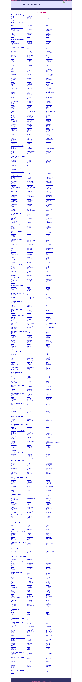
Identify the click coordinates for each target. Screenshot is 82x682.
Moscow (13, 235)
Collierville (29, 564)
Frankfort (29, 296)
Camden (48, 433)
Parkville (13, 324)
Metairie (29, 305)
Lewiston (29, 234)
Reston (12, 634)
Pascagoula (29, 389)
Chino (12, 61)
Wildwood (48, 400)
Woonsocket (48, 546)
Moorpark (29, 97)
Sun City (29, 35)
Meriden (48, 159)
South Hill (13, 648)
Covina (47, 65)
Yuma (47, 37)
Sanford (12, 205)
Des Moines (48, 280)
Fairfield (29, 74)
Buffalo (29, 463)
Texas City (13, 605)
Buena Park (13, 56)
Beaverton (48, 524)
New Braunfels (49, 596)
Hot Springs (13, 42)
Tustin (47, 134)
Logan (12, 612)
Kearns (28, 610)
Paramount (48, 106)
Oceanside (48, 102)
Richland (48, 645)
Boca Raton (29, 177)
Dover (12, 173)
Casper (12, 671)
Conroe (12, 580)
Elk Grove (29, 73)
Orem (12, 613)
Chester (29, 534)
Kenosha (13, 662)
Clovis (47, 62)
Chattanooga (30, 563)
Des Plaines (29, 248)
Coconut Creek (49, 179)
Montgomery (14, 20)
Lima (28, 504)
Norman (47, 518)
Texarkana (48, 604)
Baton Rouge (30, 302)
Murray (28, 612)
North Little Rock (15, 43)
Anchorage (13, 24)
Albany (12, 214)
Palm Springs (49, 105)
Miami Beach (49, 195)
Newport (13, 544)
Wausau (29, 666)
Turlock (29, 134)
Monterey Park (14, 97)
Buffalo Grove (49, 243)
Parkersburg (13, 654)
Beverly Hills (30, 55)
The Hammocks (14, 209)
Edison (28, 436)
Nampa (28, 235)
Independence (30, 395)
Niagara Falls (30, 469)
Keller (47, 590)
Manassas (48, 630)
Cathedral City (49, 59)
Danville (48, 68)
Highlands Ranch (31, 151)
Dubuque (13, 281)
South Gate (29, 129)
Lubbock (48, 592)
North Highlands (30, 101)
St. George (48, 614)
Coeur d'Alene (49, 232)
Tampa (47, 208)
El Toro (12, 73)
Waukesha (13, 666)
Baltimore (48, 317)
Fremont (13, 77)
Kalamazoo (29, 359)
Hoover (12, 18)
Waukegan (13, 262)
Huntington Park (49, 83)
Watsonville (13, 139)
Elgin (12, 249)
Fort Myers (13, 186)
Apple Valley (14, 51)
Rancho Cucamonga (50, 111)
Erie (47, 534)
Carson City (13, 418)
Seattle (28, 647)
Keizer (47, 526)
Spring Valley (14, 130)
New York (13, 469)
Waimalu (29, 228)
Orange (28, 103)
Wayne (12, 448)
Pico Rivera (13, 108)
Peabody (29, 344)
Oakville (13, 398)
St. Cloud (48, 381)
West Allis (13, 667)
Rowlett (12, 601)
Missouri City (30, 596)
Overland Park (30, 289)
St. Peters (13, 400)
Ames (12, 279)
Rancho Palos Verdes (15, 112)
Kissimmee (29, 191)
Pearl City (13, 228)
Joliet (12, 253)
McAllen (48, 594)
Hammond (48, 270)
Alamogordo (13, 454)
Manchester (29, 427)
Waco (28, 606)
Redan (12, 219)
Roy (47, 613)
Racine (28, 665)
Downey (13, 70)
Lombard (29, 253)
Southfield (48, 365)
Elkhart (47, 267)
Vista (28, 138)
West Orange (48, 448)
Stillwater (29, 520)
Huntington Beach (31, 83)
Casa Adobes (49, 29)
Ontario (12, 103)
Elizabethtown (49, 294)
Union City (29, 447)
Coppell (29, 580)
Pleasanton (13, 110)
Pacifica (12, 105)
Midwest (48, 517)
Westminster (30, 140)
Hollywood (13, 188)
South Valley (30, 458)
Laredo (28, 591)
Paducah (29, 298)
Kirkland (13, 643)
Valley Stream (14, 473)
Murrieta (48, 98)
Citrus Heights (14, 62)
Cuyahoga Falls (14, 499)
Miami (28, 195)
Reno (47, 419)
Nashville (13, 569)
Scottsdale (48, 34)
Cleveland (13, 498)
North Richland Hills (15, 597)
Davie (12, 182)
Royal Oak (48, 364)
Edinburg (48, 582)
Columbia (29, 319)
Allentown (13, 533)
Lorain (47, 504)
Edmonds (29, 640)
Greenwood (29, 270)
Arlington (13, 332)
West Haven (29, 165)
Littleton (13, 152)
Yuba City (13, 143)
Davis (12, 69)
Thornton (29, 153)
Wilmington (48, 173)
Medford (13, 342)
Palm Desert (29, 105)
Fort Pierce (29, 186)
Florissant (13, 395)
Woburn (29, 349)
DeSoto (12, 582)
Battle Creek (30, 353)
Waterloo (13, 283)
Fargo (28, 490)
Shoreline (48, 647)
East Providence (49, 543)
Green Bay (13, 661)
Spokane (29, 648)
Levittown (29, 467)
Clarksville (48, 563)
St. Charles (48, 326)
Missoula (48, 406)
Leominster (29, 340)
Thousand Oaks (14, 133)
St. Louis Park (14, 382)
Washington (13, 169)
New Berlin (48, 664)
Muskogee (29, 518)
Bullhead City (30, 29)
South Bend (29, 275)
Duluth (12, 376)
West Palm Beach (31, 210)
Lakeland (13, 192)
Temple (28, 604)
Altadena (13, 50)
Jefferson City (49, 395)
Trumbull (29, 164)
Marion (28, 272)
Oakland (29, 102)
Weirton (29, 654)
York (28, 539)
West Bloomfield (14, 369)
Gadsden (48, 17)
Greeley (12, 151)
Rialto (12, 115)
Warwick (29, 546)
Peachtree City (49, 218)
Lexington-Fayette (31, 297)
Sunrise (28, 206)
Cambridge (48, 335)
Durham (12, 481)
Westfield (48, 347)
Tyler (47, 605)
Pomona (29, 110)
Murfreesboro (49, 568)
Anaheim (29, 50)
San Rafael (29, 124)
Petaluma (48, 107)
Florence (29, 17)
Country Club (49, 181)
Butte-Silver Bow (50, 404)
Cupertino (29, 66)
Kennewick (29, 641)
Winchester (13, 421)
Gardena (29, 78)
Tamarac (13, 208)
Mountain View (30, 98)
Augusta (29, 215)
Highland (48, 82)
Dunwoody (13, 217)
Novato (12, 102)
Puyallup (48, 644)
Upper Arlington (30, 511)
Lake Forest (29, 88)
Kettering (29, 503)
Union (12, 135)
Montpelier (29, 619)
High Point (29, 483)
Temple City (48, 131)
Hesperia (29, 82)
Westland (29, 369)
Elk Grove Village (31, 249)
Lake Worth (48, 191)
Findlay (12, 502)
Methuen (29, 342)
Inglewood (29, 84)
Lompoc (13, 91)
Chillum (13, 319)
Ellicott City (13, 320)
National (29, 99)
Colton (12, 64)
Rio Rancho (29, 456)
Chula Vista (48, 61)
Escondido (13, 74)
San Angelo (29, 601)
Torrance (29, 133)
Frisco (47, 585)
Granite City (13, 252)
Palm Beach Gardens (50, 199)
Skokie (28, 259)
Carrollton (48, 577)
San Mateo (13, 124)
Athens (47, 214)
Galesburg (29, 250)
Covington (29, 294)
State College (49, 538)
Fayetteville (29, 41)
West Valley (48, 615)
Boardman (48, 495)
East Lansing (14, 357)
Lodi (47, 89)
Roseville (13, 117)
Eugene (47, 525)
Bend (12, 525)
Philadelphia (30, 537)
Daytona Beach (30, 182)
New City (29, 468)
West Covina (30, 139)
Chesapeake (48, 626)
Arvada (12, 147)
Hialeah (47, 187)
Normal (47, 254)
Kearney (48, 411)
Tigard (47, 529)
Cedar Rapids (49, 279)
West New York (30, 448)
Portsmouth (13, 428)
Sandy (28, 614)
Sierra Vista (13, 35)
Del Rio (29, 581)
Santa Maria (48, 126)
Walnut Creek (49, 138)
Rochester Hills (14, 364)
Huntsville (29, 18)
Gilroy (47, 78)
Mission (12, 596)
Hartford (29, 159)
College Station (49, 578)
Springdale (13, 44)
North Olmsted (14, 508)
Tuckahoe (29, 635)
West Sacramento (14, 140)
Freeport (13, 465)
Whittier (48, 140)
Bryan (28, 577)
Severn (12, 326)
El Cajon (13, 71)
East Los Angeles (49, 70)
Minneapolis (49, 378)
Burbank (29, 56)
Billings (12, 404)
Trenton (47, 446)
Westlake (29, 512)
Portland (13, 313)
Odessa (28, 597)
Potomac (29, 324)
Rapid (47, 558)
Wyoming (48, 369)
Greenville (48, 386)
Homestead (29, 188)
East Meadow (49, 464)
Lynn (12, 341)
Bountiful (13, 610)
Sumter (47, 554)
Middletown (13, 160)
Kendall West (14, 191)
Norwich (48, 161)
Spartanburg (13, 554)
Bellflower (48, 54)
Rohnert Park (30, 116)
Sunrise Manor (49, 420)
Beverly (12, 333)
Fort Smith (48, 41)
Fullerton (48, 77)
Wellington (13, 210)
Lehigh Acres (14, 194)
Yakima (29, 649)
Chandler (29, 30)
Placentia (48, 108)
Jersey (47, 438)
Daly (12, 68)
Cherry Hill (13, 434)
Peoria (47, 33)
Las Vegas (48, 418)
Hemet (12, 82)
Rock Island (29, 258)
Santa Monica (14, 128)
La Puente (29, 87)
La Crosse (29, 662)
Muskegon (29, 362)
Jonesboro (29, 42)
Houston (29, 588)
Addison (13, 240)
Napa (12, 99)
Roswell (48, 219)
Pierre (28, 558)
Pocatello (48, 235)
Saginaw (13, 365)
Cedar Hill (13, 578)
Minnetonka (13, 380)
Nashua (47, 427)
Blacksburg (13, 625)
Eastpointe (29, 357)
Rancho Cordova (31, 111)
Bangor (47, 310)
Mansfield (13, 505)
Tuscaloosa (29, 20)
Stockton (48, 130)
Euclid (28, 500)
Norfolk (29, 412)
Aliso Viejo (48, 48)
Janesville (48, 661)
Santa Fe (13, 458)
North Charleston (31, 552)
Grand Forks (48, 490)
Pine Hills (48, 201)
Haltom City (48, 587)
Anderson (13, 266)
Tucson (28, 37)
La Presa (13, 87)
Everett (12, 337)
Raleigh (29, 485)
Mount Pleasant (14, 552)
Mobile (47, 18)
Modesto (48, 94)
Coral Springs (30, 181)
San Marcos (48, 122)
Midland (13, 362)
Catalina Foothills (15, 30)
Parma (28, 508)
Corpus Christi (49, 580)
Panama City (49, 200)
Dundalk (48, 319)
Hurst (12, 590)
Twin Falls (13, 236)
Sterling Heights (30, 367)
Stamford (29, 162)
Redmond (13, 645)
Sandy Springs (14, 221)
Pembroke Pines (14, 201)
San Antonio (48, 601)
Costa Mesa (29, 65)
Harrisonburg (30, 629)
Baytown (13, 576)
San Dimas (48, 120)
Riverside (48, 115)
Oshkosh (13, 665)
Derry (28, 425)
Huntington (29, 653)
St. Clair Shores (14, 367)
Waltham (13, 347)
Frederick (48, 320)
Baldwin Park (49, 52)
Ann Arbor (13, 353)
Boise (12, 232)
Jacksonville (48, 188)
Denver (12, 149)
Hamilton (48, 502)
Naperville (29, 254)
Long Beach (30, 91)
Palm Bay (29, 199)
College (29, 24)
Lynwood (13, 92)
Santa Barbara (30, 125)
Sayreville (48, 445)
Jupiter (12, 190)
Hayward (48, 80)
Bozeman (29, 404)
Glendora (29, 79)
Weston (47, 210)
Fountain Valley (49, 75)
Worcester (48, 349)
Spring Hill (48, 205)
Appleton (13, 658)
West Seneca (48, 473)
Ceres (12, 60)
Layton (47, 610)
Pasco (28, 644)
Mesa (12, 33)
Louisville (48, 297)
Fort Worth (29, 585)
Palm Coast (13, 200)
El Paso (12, 583)
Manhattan (48, 288)
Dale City (13, 627)
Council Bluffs (14, 280)
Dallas (12, 581)
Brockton (13, 335)
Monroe (47, 305)
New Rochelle (49, 468)
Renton (28, 645)
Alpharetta (29, 214)
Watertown (29, 347)
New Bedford (49, 342)
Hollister (13, 83)
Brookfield (48, 658)
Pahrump (13, 419)
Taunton (48, 346)
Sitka (47, 25)
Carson (12, 59)
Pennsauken (48, 443)
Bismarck (13, 490)
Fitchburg (48, 337)
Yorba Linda (48, 142)
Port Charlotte (14, 204)
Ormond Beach (14, 199)
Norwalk (48, 101)
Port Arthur (13, 600)
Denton (47, 581)
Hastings (29, 411)
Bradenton (13, 178)
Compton (29, 64)
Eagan (28, 376)
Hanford (12, 80)
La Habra (13, 85)
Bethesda (13, 318)
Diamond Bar (49, 69)
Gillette (47, 671)
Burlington (29, 478)
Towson (29, 327)
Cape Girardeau (14, 394)
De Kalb (48, 247)
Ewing (12, 437)
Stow (28, 509)
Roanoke (48, 634)
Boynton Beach (49, 177)
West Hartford (14, 165)
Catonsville (48, 318)
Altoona (29, 533)
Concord (48, 64)
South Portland (49, 313)
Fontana (29, 75)
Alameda (13, 48)
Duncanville (30, 582)
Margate (29, 194)
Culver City (13, 66)
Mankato (48, 377)
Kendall (47, 190)
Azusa (12, 52)
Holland (48, 358)
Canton (28, 354)
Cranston (29, 543)
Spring (47, 603)
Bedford (48, 576)
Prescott (29, 34)
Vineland (48, 447)
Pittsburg (29, 108)
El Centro (29, 71)
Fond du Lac (30, 660)
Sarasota (29, 205)
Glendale (29, 31)
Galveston (13, 586)
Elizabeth (48, 436)
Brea (47, 55)
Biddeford (13, 311)
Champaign (13, 245)
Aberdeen (13, 558)
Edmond (48, 516)
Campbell (13, 57)
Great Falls (13, 406)
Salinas (12, 119)
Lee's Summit (49, 397)
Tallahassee (48, 206)
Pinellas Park (14, 202)
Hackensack (48, 437)
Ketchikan (29, 25)
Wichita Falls (49, 606)
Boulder (48, 147)
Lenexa (28, 288)
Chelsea (29, 336)
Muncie (29, 274)
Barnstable (48, 332)
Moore (12, 518)
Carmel (47, 266)
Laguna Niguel (14, 88)
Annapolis (13, 317)
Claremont (29, 62)
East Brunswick (49, 434)
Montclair (29, 96)
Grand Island (13, 411)
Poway (12, 111)
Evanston (13, 250)
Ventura (29, 137)
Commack (13, 464)
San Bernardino (30, 119)
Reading (13, 538)
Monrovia (13, 96)
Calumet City (14, 244)
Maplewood (29, 378)
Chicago (29, 245)
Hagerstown (13, 323)
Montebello (48, 96)
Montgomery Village (31, 323)
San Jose (48, 121)
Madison (48, 662)
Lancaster (13, 89)
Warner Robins (49, 222)
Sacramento (48, 117)
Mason (47, 505)
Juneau (12, 25)
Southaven (48, 389)
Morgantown (49, 653)
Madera (29, 92)
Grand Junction (49, 149)
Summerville (30, 554)
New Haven (13, 161)
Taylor (47, 367)
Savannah (29, 221)
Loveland (48, 152)
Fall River (29, 337)
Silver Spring (30, 326)
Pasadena (13, 107)
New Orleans (13, 306)
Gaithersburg (14, 322)
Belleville (29, 241)
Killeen (12, 591)
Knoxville (13, 568)
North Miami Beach (15, 197)
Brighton (13, 463)
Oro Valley (29, 33)
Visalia (12, 138)
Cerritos (29, 60)
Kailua (12, 227)
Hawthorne (29, 80)
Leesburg (13, 630)
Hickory (12, 483)
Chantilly (13, 626)
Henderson (48, 296)
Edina (12, 377)
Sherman (29, 603)
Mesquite (29, 595)
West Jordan (29, 615)
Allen (28, 573)
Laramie (12, 673)
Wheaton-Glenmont (50, 327)
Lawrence (13, 272)
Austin (47, 574)
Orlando (48, 197)
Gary (12, 270)
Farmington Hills (49, 357)
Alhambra (29, 48)
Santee (47, 128)
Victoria (12, 606)
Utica (47, 472)
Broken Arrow (30, 516)
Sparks (12, 420)
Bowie (28, 318)
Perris (28, 107)
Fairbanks (48, 24)
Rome (28, 219)
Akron (12, 495)
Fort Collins (29, 149)
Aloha (28, 524)
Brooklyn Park (14, 375)
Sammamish (13, 647)
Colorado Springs (50, 148)
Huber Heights (14, 503)
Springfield (48, 259)
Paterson (29, 443)
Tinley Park (29, 261)
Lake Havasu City (50, 31)
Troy (12, 368)
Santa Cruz (29, 126)
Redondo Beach (30, 114)
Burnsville (29, 375)
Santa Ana (13, 125)
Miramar (13, 196)
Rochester (13, 381)
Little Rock (48, 42)
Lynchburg (29, 630)
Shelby (28, 365)
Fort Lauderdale (49, 185)
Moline (47, 253)
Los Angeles (48, 91)
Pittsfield (48, 344)
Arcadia (29, 51)
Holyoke (48, 338)
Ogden (47, 612)
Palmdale (13, 106)
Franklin (13, 565)
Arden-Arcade (49, 51)
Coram (28, 464)
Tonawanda (13, 472)
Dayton (28, 499)
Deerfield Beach (49, 182)
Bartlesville (13, 516)
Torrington (13, 164)
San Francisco (14, 121)
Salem (47, 345)
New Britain (48, 160)
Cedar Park (29, 578)
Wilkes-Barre (14, 539)
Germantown (30, 322)
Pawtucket (48, 544)
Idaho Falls (13, 234)
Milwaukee (29, 664)
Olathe (12, 289)
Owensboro (13, 298)
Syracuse (48, 471)
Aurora (28, 147)
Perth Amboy (14, 445)
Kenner (12, 304)
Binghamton (30, 462)
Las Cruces (13, 456)
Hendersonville (49, 565)
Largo (28, 192)
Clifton (28, 434)
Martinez (29, 93)
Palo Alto (29, 106)
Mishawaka (13, 274)
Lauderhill (48, 192)
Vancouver (13, 649)
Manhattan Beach (50, 92)
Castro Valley (30, 59)
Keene (12, 427)
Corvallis (29, 525)
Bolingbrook (30, 243)
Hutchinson (13, 287)
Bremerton (13, 640)
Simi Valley (13, 129)
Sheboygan (48, 665)
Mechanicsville (30, 631)
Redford (48, 363)
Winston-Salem (49, 486)
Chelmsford (13, 336)
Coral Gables (14, 181)
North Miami (49, 196)
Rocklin (12, 116)
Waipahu (48, 228)
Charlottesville (30, 626)
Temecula (29, 131)
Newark (47, 99)
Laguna (47, 87)
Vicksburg (29, 390)
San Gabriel (29, 121)
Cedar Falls (29, 279)
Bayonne (29, 432)
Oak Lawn (13, 255)
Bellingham (48, 639)
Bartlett (12, 241)
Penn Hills (13, 537)
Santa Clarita (14, 126)
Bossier (47, 302)
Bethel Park (48, 533)
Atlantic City (14, 432)
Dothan (12, 17)
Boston (28, 333)
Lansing (12, 360)
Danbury (48, 157)
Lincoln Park (30, 360)
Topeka (28, 290)
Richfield (48, 380)
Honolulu (29, 226)
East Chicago (30, 267)
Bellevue (13, 410)
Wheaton (29, 262)
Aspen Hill (29, 317)
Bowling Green (14, 294)
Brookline (29, 335)
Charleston (13, 550)
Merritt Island (14, 195)
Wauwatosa (48, 666)
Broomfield (13, 148)
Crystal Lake (13, 247)
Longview (29, 592)
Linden (47, 440)
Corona (12, 65)
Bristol (28, 157)
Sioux (47, 281)
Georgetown (48, 586)
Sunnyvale (13, 131)
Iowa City (29, 281)
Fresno (28, 77)
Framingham (13, 338)
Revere (28, 345)
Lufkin (12, 594)
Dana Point (29, 68)
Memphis (29, 568)
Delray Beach (14, 183)
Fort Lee (29, 437)
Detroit (47, 355)
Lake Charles (49, 304)
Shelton (12, 162)
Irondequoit (13, 467)
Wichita (47, 290)
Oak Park (29, 255)
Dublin (28, 70)
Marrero (12, 305)
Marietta (13, 218)
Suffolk (12, 635)
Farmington (29, 455)
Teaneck (13, 446)
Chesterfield (30, 394)
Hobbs (47, 455)
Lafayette (48, 271)
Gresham (13, 526)
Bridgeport (13, 157)
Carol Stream (30, 244)
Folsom (12, 75)
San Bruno (48, 119)
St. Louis (48, 399)
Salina (47, 289)
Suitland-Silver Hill (15, 327)
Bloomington (14, 243)
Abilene (12, 573)
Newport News (49, 631)
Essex (28, 320)
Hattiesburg (29, 387)
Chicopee (48, 336)
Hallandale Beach (31, 187)
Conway (13, 41)
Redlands (13, 114)
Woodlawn (13, 328)
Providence (13, 546)
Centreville (48, 625)
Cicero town (48, 245)
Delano (28, 69)
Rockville (48, 324)
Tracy (47, 133)
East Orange (13, 436)
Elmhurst (48, 249)
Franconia (48, 627)
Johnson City (30, 567)
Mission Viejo (30, 94)
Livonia (47, 360)
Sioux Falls (13, 559)
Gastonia (48, 481)
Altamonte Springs (15, 177)
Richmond (29, 115)
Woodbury (48, 382)
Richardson (29, 600)
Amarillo (48, 573)
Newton (12, 344)
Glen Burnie (48, 322)
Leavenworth (14, 288)
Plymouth (29, 380)
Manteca (13, 93)
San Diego (29, 120)
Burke (28, 625)
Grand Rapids (30, 358)
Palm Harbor (30, 200)
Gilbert (12, 31)
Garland (29, 586)
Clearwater (29, 179)
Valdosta (29, 222)
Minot (12, 491)
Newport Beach (14, 101)
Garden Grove (14, 78)
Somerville (13, 346)
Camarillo (48, 56)
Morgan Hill (13, 98)
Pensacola (29, 201)
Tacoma (47, 648)
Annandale (29, 623)
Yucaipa (29, 143)
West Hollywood (49, 139)
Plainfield (29, 445)
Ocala (28, 197)
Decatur (47, 16)
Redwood (48, 114)
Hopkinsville (14, 297)
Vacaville (48, 135)
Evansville (13, 268)
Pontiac (12, 363)
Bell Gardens (30, 54)
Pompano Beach (49, 202)
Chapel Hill (13, 480)
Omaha (12, 414)
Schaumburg (13, 259)
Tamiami (29, 208)
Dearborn (13, 355)
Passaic (12, 443)
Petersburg (29, 632)
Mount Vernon (14, 468)
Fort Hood (13, 585)
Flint (12, 358)
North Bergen (14, 442)
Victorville (48, 137)
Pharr (28, 599)
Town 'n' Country (49, 209)
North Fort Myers (31, 196)
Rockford (48, 258)
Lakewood (48, 88)
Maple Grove (14, 378)
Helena (28, 406)
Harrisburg (13, 535)
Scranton (29, 538)
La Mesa (29, 85)
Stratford (48, 162)
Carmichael (48, 57)
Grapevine (29, 587)
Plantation (29, 202)
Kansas (28, 287)
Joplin (12, 397)
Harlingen (13, 588)
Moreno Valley (49, 97)
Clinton (47, 354)
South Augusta (14, 222)
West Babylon (30, 473)
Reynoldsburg (49, 508)
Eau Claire (13, 660)
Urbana (47, 261)
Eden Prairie (48, 376)
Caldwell (29, 232)
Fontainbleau (30, 185)
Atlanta (12, 215)
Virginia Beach (49, 635)
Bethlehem (13, 534)
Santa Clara (48, 125)
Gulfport (13, 387)
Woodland (29, 142)
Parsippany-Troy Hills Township (53, 442)
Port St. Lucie (49, 204)
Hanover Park (30, 252)
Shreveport (29, 306)
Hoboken (13, 438)
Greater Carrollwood (15, 187)
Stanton (29, 130)
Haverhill (29, 338)
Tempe (12, 37)
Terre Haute (48, 275)
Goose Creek (13, 551)
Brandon (29, 178)
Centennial (29, 148)
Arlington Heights (31, 240)
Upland (28, 135)
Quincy (12, 258)
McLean (13, 631)
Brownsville (13, 577)
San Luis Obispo (30, 122)
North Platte (48, 412)
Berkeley (13, 55)
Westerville (13, 512)
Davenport (29, 280)
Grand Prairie (14, 587)
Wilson (28, 486)
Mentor (12, 507)
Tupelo (12, 390)
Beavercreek (30, 495)
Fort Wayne (48, 268)
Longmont (29, 152)
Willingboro (13, 450)
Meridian (48, 234)
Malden (29, 341)
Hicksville (48, 465)
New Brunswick (30, 441)
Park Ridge (29, 257)
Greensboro (29, 482)
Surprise (48, 35)
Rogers (47, 43)
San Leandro (13, 122)
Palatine (12, 257)
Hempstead (29, 465)
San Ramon (48, 124)
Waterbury (48, 164)
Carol (12, 179)
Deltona (29, 183)
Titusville (29, 209)
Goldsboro (13, 482)
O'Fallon (29, 398)
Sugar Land (13, 604)
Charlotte (29, 480)
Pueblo (12, 153)
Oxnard (47, 103)
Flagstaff (48, 30)
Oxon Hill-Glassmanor (51, 323)
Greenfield (29, 661)
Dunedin (48, 183)
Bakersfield (29, 52)
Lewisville (13, 592)
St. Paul (29, 382)
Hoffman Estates (49, 252)
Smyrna (47, 221)
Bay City (48, 353)
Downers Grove (49, 248)
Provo (28, 613)
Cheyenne (29, 671)
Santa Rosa (29, 128)
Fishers (28, 268)
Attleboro (29, 332)
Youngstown (48, 512)
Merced (47, 93)
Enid (12, 517)
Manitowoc (13, 664)
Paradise (29, 419)
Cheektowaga (49, 463)
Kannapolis (13, 485)
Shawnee (13, 290)
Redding (48, 112)
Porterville (48, 110)
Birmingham (30, 16)
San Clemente (14, 120)
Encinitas (48, 73)
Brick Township (30, 433)
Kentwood (48, 359)
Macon (47, 217)
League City (48, 591)
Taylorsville (13, 615)
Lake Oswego (14, 528)
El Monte (48, 71)
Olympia (13, 644)
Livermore (29, 89)
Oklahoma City (14, 520)
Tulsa (47, 520)
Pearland (13, 599)
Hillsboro (29, 526)
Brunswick (29, 311)
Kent (47, 641)
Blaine (28, 373)
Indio (12, 84)
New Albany (48, 274)
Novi (47, 362)
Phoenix (13, 34)
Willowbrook (14, 142)
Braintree (48, 333)
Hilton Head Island (50, 551)
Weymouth (13, 349)
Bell (12, 54)
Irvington (29, 438)
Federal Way (13, 641)
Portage (29, 363)
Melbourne (48, 194)
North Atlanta (30, 218)
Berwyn (47, 241)
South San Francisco (50, 129)
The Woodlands (30, 605)
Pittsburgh (48, 537)
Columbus (48, 215)
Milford (29, 160)
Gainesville (48, 186)
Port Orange (29, 204)
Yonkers (12, 474)
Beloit (28, 658)
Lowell (47, 340)
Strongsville (48, 509)
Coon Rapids (49, 375)
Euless (28, 583)
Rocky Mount (49, 485)
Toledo (12, 511)
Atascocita (29, 574)
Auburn (12, 16)
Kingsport (48, 567)
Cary (47, 478)
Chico (47, 60)
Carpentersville (49, 244)
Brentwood (48, 462)
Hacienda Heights (50, 79)
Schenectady (30, 471)
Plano (47, 599)
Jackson (12, 359)
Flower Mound (49, 583)
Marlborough (49, 341)
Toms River (29, 446)
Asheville (13, 478)
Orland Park (48, 255)
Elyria (12, 500)
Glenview (48, 250)
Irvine (47, 84)
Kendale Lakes (30, 190)
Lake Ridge (48, 629)
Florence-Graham (49, 74)
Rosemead (48, 116)
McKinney (13, 595)
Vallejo (12, 137)
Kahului (48, 226)
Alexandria (13, 302)
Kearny (12, 440)
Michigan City (49, 272)
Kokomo (29, 271)
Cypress (47, 66)
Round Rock (49, 600)
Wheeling (48, 262)
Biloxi (12, 386)
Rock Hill (48, 552)
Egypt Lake (13, 185)
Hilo (12, 226)
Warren (28, 368)
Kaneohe (29, 227)
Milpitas (13, 94)
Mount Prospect (14, 254)
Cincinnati (48, 497)
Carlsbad (29, 57)
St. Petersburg (14, 206)
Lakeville (29, 377)
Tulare (12, 134)
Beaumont (29, 576)
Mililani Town (49, 227)
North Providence (31, 544)
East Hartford (14, 159)
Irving (28, 590)
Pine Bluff (29, 43)
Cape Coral (48, 178)
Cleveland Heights (31, 498)
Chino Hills (29, 61)
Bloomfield (13, 354)
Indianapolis (13, 271)
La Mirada (48, 85)
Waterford (48, 368)
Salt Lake (13, 614)
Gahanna (29, 502)
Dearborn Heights (31, 355)
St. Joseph (29, 399)
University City (30, 400)
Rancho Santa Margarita (32, 112)
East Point (29, 217)
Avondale (13, 29)
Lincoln (12, 412)
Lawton (29, 517)
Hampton (13, 629)
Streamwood (13, 261)
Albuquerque (30, 454)
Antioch (48, 50)
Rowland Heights (31, 117)
